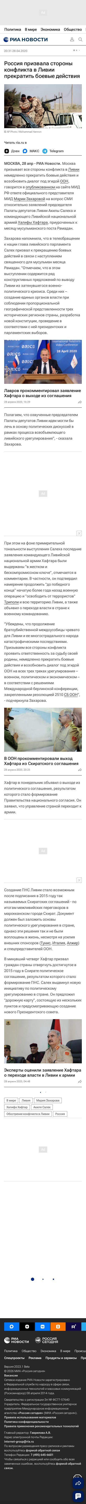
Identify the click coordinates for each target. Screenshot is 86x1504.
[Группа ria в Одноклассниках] (58, 1326)
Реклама (35, 1358)
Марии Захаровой (29, 199)
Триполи (11, 602)
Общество (29, 1351)
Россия (60, 1114)
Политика (11, 1351)
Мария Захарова (47, 1100)
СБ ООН (71, 694)
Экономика (48, 1351)
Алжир (72, 943)
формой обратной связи (43, 1450)
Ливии (73, 169)
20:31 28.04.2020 (15, 51)
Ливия (26, 1100)
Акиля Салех (42, 1107)
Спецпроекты (14, 1358)
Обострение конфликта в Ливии (27, 1114)
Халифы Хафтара (33, 222)
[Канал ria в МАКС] (11, 1326)
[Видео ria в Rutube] (73, 1326)
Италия (58, 943)
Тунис (46, 943)
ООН (64, 181)
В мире (11, 1100)
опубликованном (41, 187)
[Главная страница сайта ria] (25, 39)
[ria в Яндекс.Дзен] (27, 1326)
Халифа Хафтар (17, 1107)
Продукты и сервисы (61, 1358)
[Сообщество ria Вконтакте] (42, 1326)
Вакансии (11, 1375)
